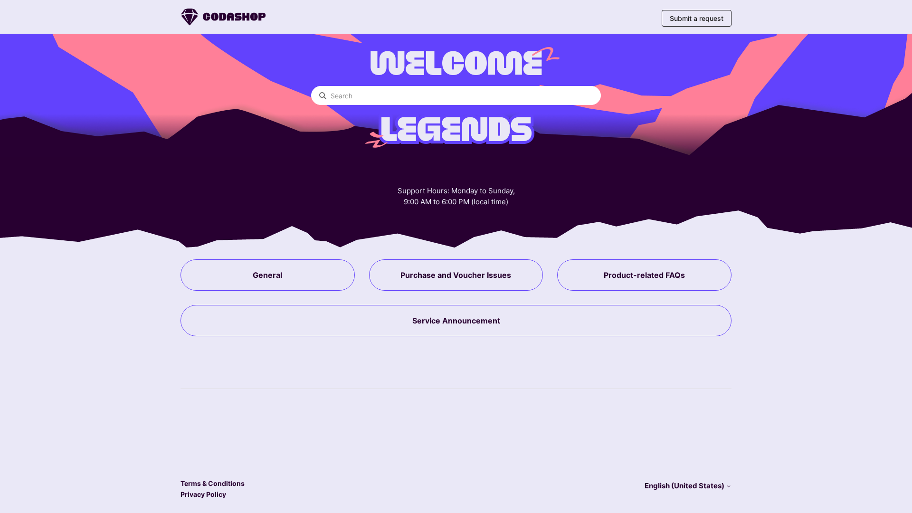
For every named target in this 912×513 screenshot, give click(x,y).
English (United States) (685, 486)
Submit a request (696, 18)
